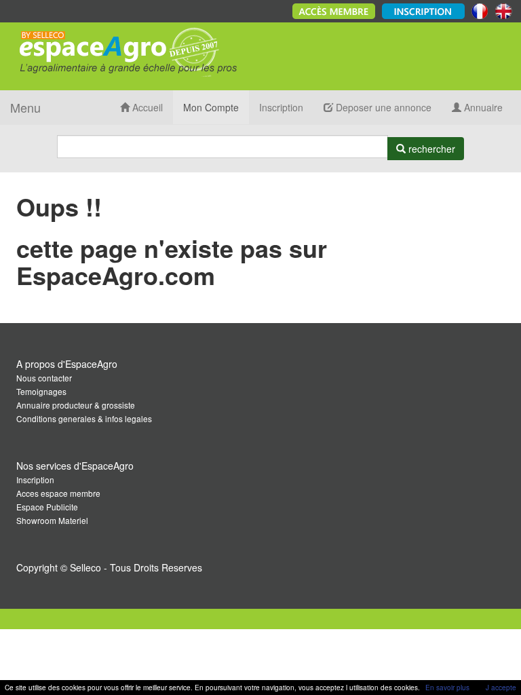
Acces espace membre (58, 493)
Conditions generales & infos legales (84, 418)
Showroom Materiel (52, 520)
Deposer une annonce (382, 107)
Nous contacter (44, 377)
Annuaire (482, 107)
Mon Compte (211, 107)
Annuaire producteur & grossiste (75, 405)
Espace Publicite (47, 506)
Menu (25, 107)
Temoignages (41, 391)
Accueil (146, 107)
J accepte (501, 687)
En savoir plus (447, 687)
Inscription (281, 107)
